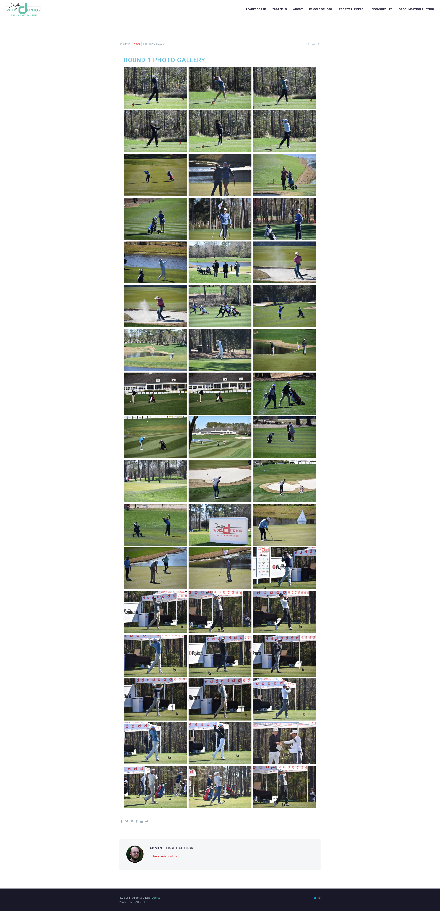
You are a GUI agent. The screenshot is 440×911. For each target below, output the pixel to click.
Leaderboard (256, 9)
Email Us (156, 897)
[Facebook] (121, 821)
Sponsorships (382, 9)
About (298, 9)
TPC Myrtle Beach (352, 9)
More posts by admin (165, 856)
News (137, 44)
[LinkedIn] (141, 821)
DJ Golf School (321, 9)
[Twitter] (126, 821)
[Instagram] (319, 898)
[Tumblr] (136, 821)
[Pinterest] (131, 821)
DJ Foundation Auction (416, 9)
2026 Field (279, 9)
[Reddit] (146, 821)
